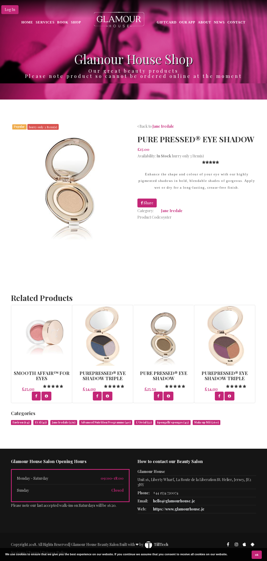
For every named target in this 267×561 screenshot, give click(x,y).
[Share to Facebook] (36, 396)
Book (62, 22)
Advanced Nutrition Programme (106, 422)
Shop (76, 22)
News (219, 22)
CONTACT (236, 22)
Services (45, 22)
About (204, 22)
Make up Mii (206, 422)
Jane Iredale (163, 126)
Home (27, 22)
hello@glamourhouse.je (174, 500)
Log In (10, 9)
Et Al (41, 422)
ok (256, 554)
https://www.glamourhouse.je (178, 509)
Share (148, 202)
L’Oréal (144, 422)
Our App (187, 22)
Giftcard (167, 22)
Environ (21, 422)
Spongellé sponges (173, 422)
